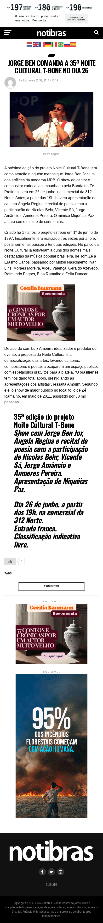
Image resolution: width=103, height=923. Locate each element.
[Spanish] (73, 44)
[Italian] (55, 44)
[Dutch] (30, 44)
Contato (51, 884)
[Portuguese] (61, 44)
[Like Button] (10, 561)
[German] (48, 44)
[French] (42, 44)
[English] (36, 44)
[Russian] (67, 44)
